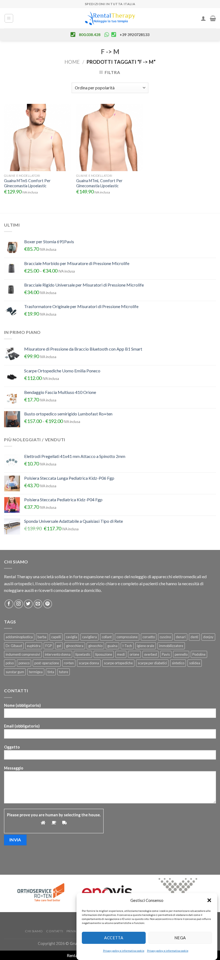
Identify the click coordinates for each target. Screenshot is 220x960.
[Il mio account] (203, 18)
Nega (180, 937)
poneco (24, 663)
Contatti (54, 931)
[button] (209, 900)
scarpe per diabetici (152, 663)
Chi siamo (34, 931)
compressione (127, 637)
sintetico (178, 663)
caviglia (71, 637)
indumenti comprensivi (23, 654)
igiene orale (145, 646)
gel (59, 646)
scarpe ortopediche (118, 663)
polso (10, 663)
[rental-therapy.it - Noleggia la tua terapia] (110, 18)
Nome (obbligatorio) (22, 705)
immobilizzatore (171, 646)
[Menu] (9, 18)
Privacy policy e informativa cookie (123, 950)
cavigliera (89, 637)
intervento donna (58, 654)
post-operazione (46, 663)
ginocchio (95, 646)
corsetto (148, 637)
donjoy (208, 637)
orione (134, 654)
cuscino (165, 637)
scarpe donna (89, 663)
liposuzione (103, 654)
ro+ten (69, 663)
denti (194, 637)
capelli (56, 637)
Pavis (166, 654)
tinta (50, 672)
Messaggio (13, 768)
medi (121, 654)
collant (107, 637)
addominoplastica (19, 637)
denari (181, 637)
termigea (36, 672)
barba (42, 637)
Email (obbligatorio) (22, 726)
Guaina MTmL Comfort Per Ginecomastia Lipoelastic (99, 183)
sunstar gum (15, 672)
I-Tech (127, 646)
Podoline (199, 654)
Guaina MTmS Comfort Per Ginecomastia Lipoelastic (27, 183)
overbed (150, 654)
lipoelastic (82, 654)
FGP (48, 646)
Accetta (113, 937)
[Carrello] (213, 18)
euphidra (34, 646)
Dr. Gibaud (14, 646)
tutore (63, 672)
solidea (194, 663)
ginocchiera (74, 646)
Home (72, 62)
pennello (181, 654)
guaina (112, 646)
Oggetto (12, 747)
